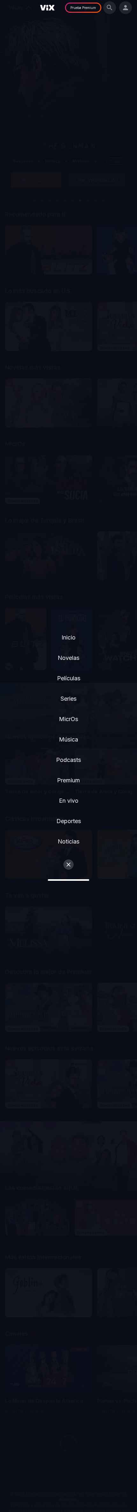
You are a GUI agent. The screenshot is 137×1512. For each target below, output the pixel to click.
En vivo (68, 800)
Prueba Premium (83, 8)
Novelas (68, 657)
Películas (68, 678)
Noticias (68, 841)
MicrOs (68, 719)
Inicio (68, 637)
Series (68, 698)
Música (68, 739)
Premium (68, 780)
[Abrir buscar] (109, 7)
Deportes (68, 821)
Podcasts (68, 759)
